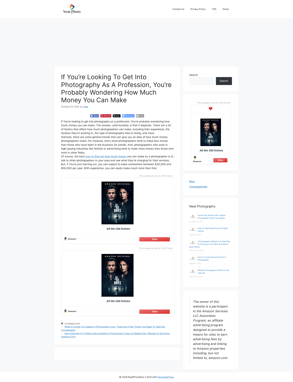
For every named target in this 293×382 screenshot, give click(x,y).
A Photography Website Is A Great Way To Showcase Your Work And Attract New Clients (209, 244)
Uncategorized (198, 186)
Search (193, 74)
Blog (192, 181)
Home (225, 9)
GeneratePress (165, 377)
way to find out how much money (105, 156)
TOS (214, 9)
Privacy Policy (198, 9)
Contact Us (178, 9)
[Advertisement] (146, 41)
